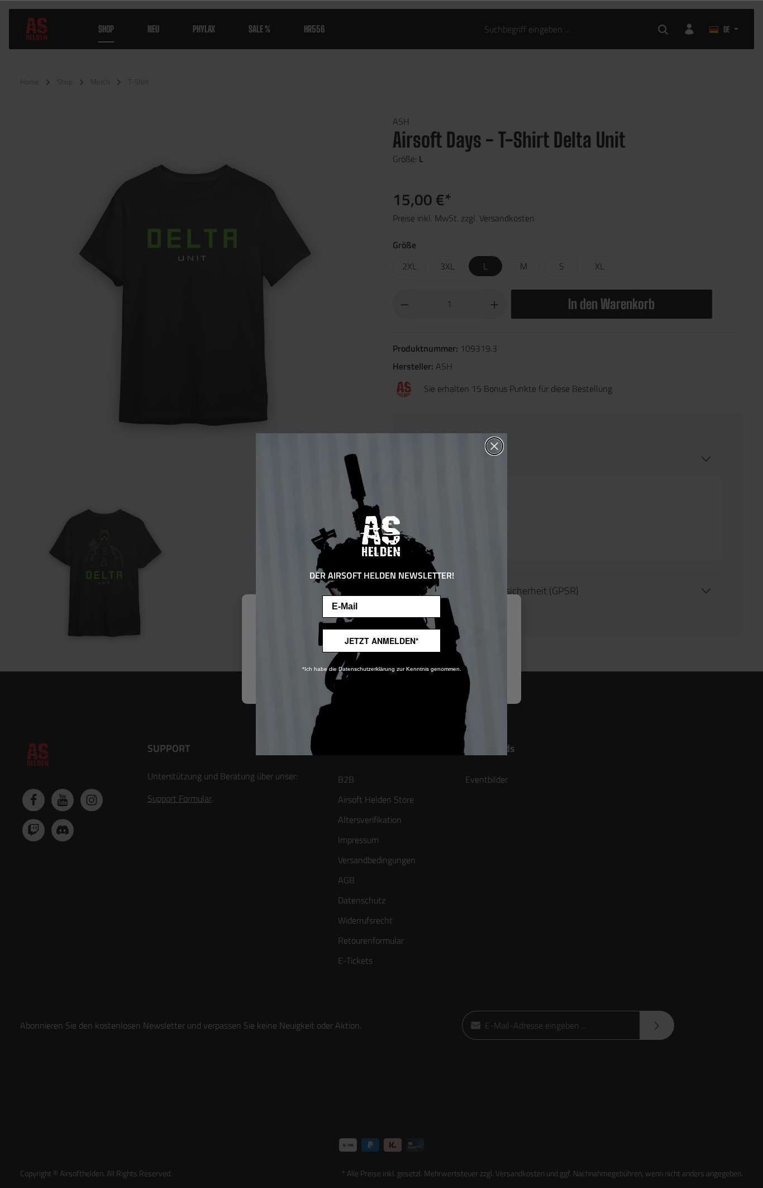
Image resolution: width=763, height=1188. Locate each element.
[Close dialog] (494, 446)
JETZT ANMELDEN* (381, 640)
